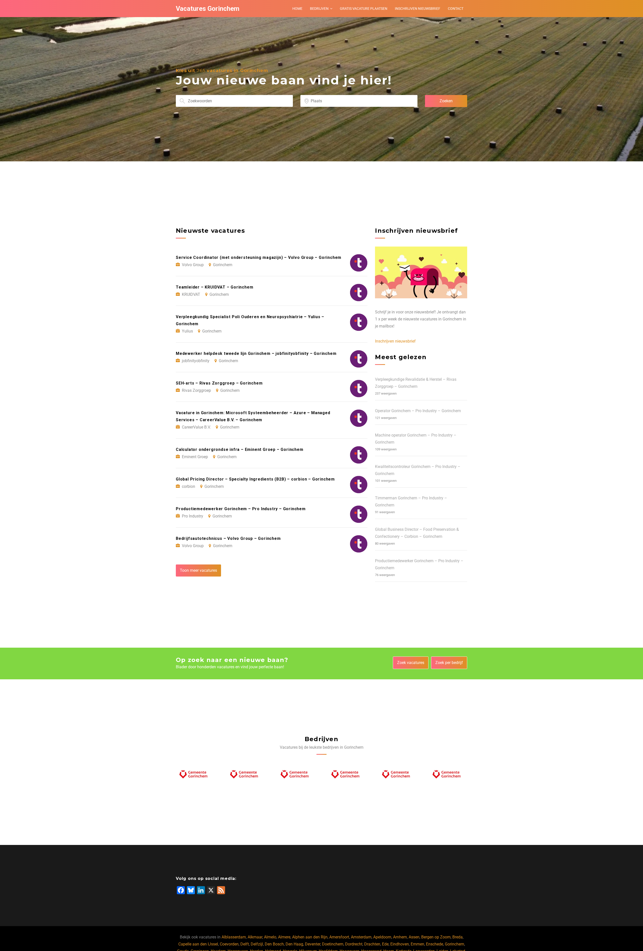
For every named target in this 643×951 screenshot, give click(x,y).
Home (297, 9)
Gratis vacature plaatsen (363, 9)
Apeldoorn (382, 937)
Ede (385, 944)
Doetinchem (332, 944)
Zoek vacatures (410, 662)
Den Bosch (274, 944)
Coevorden (229, 944)
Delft (244, 944)
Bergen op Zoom (436, 937)
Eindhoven (399, 944)
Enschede (434, 944)
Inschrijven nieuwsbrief (417, 9)
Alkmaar (255, 937)
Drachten (372, 944)
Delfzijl (257, 944)
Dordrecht (353, 944)
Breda (457, 937)
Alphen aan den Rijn (310, 937)
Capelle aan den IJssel (198, 944)
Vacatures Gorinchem (207, 8)
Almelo (270, 937)
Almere (284, 937)
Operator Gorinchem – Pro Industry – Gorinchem (418, 410)
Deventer (312, 944)
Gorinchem (454, 944)
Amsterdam (361, 937)
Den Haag (294, 944)
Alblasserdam (234, 937)
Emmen (417, 944)
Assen (414, 937)
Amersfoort (339, 937)
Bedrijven (319, 9)
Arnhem (400, 937)
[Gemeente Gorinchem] (195, 775)
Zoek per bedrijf (449, 662)
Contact (455, 9)
